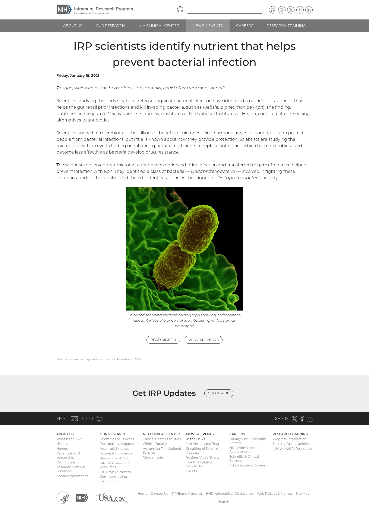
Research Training (286, 26)
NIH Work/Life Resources (292, 449)
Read (165, 341)
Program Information (289, 439)
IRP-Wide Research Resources (115, 465)
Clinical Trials (153, 457)
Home (142, 493)
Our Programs (67, 462)
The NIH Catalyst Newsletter (199, 464)
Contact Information (72, 476)
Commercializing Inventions (113, 479)
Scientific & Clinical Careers (244, 458)
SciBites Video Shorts (202, 457)
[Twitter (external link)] (290, 9)
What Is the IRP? (69, 439)
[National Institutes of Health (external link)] (82, 497)
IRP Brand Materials (187, 493)
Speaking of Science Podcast (202, 451)
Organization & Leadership (68, 455)
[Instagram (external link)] (282, 9)
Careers (244, 26)
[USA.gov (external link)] (111, 497)
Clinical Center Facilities (162, 439)
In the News (195, 439)
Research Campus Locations (70, 469)
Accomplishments (114, 449)
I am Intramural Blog (202, 444)
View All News (204, 340)
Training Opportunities (291, 444)
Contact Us (159, 493)
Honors (62, 449)
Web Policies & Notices (275, 493)
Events (191, 471)
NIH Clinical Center (158, 26)
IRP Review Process (115, 472)
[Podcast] (272, 9)
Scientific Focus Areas (117, 439)
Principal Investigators (117, 444)
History (61, 444)
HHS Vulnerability (230, 493)
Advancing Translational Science (162, 451)
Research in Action (114, 458)
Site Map (303, 493)
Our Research (110, 26)
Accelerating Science (116, 453)
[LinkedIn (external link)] (309, 9)
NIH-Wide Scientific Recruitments (244, 450)
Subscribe (218, 393)
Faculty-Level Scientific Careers (247, 441)
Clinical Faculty (155, 444)
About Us (72, 26)
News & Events (208, 26)
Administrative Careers (247, 465)
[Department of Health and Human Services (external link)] (62, 497)
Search (223, 502)
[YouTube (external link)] (300, 9)
